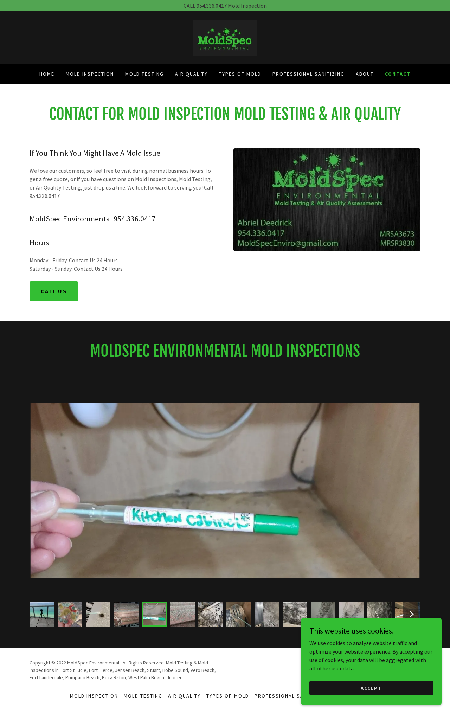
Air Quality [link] (191, 74)
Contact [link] (398, 74)
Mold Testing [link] (144, 74)
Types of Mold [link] (240, 74)
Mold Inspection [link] (90, 74)
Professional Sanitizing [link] (308, 74)
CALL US (54, 291)
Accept (371, 688)
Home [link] (46, 74)
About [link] (365, 74)
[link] (225, 36)
